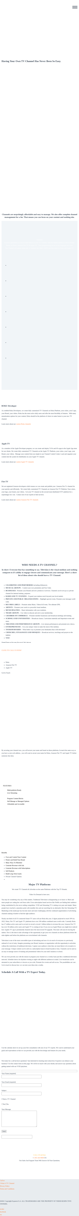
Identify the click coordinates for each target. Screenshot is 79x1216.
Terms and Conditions (7, 1189)
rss (1, 1214)
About (23, 10)
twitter (2, 1209)
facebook (3, 1212)
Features (35, 10)
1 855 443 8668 (39, 1158)
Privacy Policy (4, 1186)
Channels (49, 10)
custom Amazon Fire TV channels (27, 500)
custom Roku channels (23, 424)
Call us (62, 10)
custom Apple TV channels (25, 462)
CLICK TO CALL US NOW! (11, 650)
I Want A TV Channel (7, 1183)
